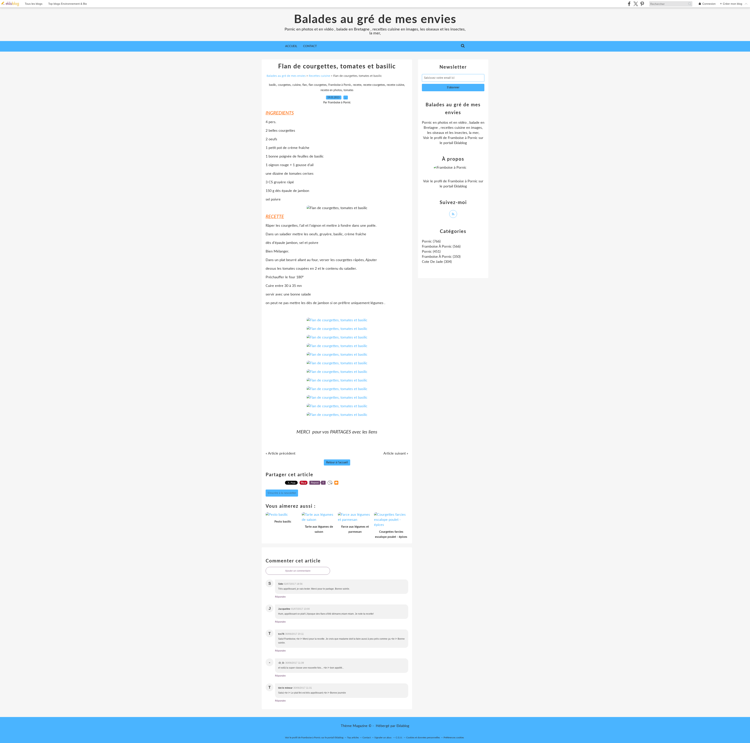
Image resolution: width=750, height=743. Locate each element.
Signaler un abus (383, 737)
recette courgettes (374, 85)
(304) (437, 262)
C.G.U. (399, 737)
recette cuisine (395, 85)
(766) (431, 241)
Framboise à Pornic (339, 85)
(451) (431, 251)
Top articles (353, 737)
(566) (441, 246)
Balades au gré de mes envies (375, 19)
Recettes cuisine (319, 76)
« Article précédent (280, 453)
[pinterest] (642, 4)
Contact (310, 46)
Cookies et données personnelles (423, 737)
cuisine (296, 85)
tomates (348, 90)
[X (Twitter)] (635, 4)
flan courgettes (318, 85)
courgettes (284, 85)
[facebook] (629, 4)
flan (304, 85)
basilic (272, 85)
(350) (441, 257)
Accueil (291, 46)
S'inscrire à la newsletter (282, 493)
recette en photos (331, 90)
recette (357, 85)
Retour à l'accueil (337, 462)
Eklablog (402, 726)
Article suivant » (395, 453)
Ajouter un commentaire (298, 570)
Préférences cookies (454, 737)
